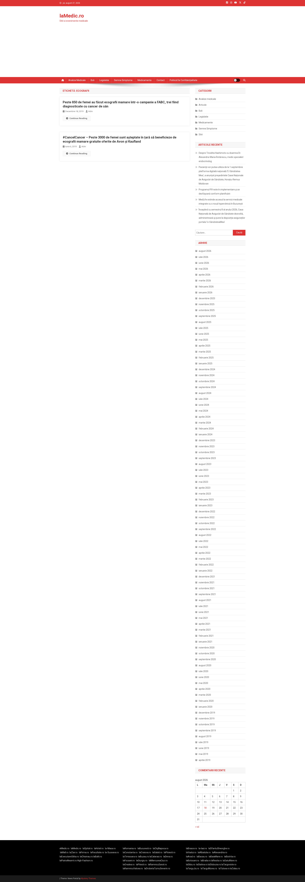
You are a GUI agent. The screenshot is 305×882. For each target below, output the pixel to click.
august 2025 (205, 322)
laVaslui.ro (192, 852)
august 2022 (205, 535)
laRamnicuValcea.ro (133, 868)
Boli (92, 80)
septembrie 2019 (207, 730)
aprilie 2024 (204, 417)
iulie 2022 (203, 541)
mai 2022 (203, 547)
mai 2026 (203, 269)
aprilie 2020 (204, 689)
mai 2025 (203, 340)
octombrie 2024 (207, 381)
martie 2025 (205, 351)
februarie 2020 (206, 701)
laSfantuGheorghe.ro (219, 848)
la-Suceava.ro (112, 852)
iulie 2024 (203, 399)
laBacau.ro (202, 856)
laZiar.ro (73, 852)
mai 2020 (203, 683)
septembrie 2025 (207, 316)
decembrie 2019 (207, 712)
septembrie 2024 (207, 387)
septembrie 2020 (207, 659)
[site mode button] (237, 80)
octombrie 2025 (207, 310)
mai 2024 (203, 410)
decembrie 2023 (207, 440)
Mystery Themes (88, 878)
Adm (90, 111)
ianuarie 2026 (205, 292)
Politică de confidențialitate (183, 80)
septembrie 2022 (207, 529)
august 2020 (205, 665)
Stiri (201, 134)
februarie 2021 (206, 636)
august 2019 (205, 736)
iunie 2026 (204, 263)
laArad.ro (190, 856)
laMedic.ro (72, 16)
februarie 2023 (206, 499)
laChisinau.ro (86, 856)
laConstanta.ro (130, 852)
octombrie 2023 (207, 452)
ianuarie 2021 (205, 641)
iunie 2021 (204, 612)
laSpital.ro (88, 848)
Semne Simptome (208, 128)
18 (205, 808)
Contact (161, 80)
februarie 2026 (206, 286)
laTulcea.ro (224, 868)
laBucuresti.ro (144, 848)
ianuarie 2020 (205, 707)
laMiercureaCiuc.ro (158, 860)
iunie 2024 (204, 405)
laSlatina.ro (201, 864)
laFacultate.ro (97, 852)
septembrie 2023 (207, 458)
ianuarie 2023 (205, 505)
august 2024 (205, 393)
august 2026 (205, 251)
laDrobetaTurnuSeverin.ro (157, 868)
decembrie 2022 (207, 511)
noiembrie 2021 (206, 582)
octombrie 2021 (207, 588)
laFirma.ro (84, 852)
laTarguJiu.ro (193, 868)
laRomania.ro (129, 848)
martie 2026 (205, 280)
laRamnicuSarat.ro (157, 864)
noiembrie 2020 (206, 647)
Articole (203, 105)
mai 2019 (203, 754)
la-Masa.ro (110, 848)
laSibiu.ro (190, 864)
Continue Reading (78, 118)
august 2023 (205, 464)
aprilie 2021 (204, 624)
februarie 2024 (206, 428)
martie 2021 (205, 629)
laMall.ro (64, 852)
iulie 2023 (203, 470)
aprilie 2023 (204, 488)
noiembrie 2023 (206, 446)
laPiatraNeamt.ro (68, 860)
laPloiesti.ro (169, 852)
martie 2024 (205, 422)
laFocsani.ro (129, 860)
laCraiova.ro (145, 852)
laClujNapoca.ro (160, 848)
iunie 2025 (204, 334)
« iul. (197, 827)
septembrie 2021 (207, 594)
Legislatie (104, 80)
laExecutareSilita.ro (69, 856)
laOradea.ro (129, 864)
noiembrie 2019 (206, 718)
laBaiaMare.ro (216, 856)
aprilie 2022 (204, 553)
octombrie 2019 (207, 724)
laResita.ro (216, 860)
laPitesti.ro (141, 864)
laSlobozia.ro (214, 864)
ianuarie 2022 (205, 570)
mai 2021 (203, 618)
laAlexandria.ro (219, 852)
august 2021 (205, 600)
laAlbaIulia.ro (204, 852)
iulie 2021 (203, 606)
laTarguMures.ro (209, 868)
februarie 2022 (206, 564)
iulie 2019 (203, 742)
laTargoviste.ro (228, 864)
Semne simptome (123, 80)
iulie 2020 (203, 671)
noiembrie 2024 (206, 375)
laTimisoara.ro (130, 856)
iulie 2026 (203, 257)
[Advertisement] (152, 53)
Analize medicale (77, 80)
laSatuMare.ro (230, 860)
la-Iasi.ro (203, 848)
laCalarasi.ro (155, 856)
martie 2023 (205, 493)
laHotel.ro (99, 848)
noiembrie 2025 (206, 304)
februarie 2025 (206, 357)
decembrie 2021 (207, 576)
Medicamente (145, 80)
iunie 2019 (204, 748)
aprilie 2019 (204, 760)
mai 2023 (203, 482)
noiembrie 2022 (206, 517)
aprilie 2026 (204, 274)
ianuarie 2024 (205, 434)
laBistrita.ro (230, 856)
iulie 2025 (203, 328)
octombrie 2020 (207, 653)
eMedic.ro (64, 848)
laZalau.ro (235, 868)
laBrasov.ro (191, 848)
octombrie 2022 (207, 523)
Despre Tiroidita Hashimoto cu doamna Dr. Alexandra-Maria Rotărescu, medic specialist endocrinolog (221, 157)
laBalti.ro (97, 856)
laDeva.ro (168, 856)
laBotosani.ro (192, 860)
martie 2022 (205, 558)
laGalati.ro (157, 852)
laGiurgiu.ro (142, 860)
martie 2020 (205, 695)
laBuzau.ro (143, 856)
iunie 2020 (204, 677)
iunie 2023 (204, 476)
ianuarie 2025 (205, 363)
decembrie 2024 (207, 369)
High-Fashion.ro (85, 860)
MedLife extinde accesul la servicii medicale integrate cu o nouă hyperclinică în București (221, 201)
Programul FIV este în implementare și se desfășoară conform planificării (219, 191)
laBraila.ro (206, 860)
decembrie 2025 (207, 298)
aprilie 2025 (204, 345)
